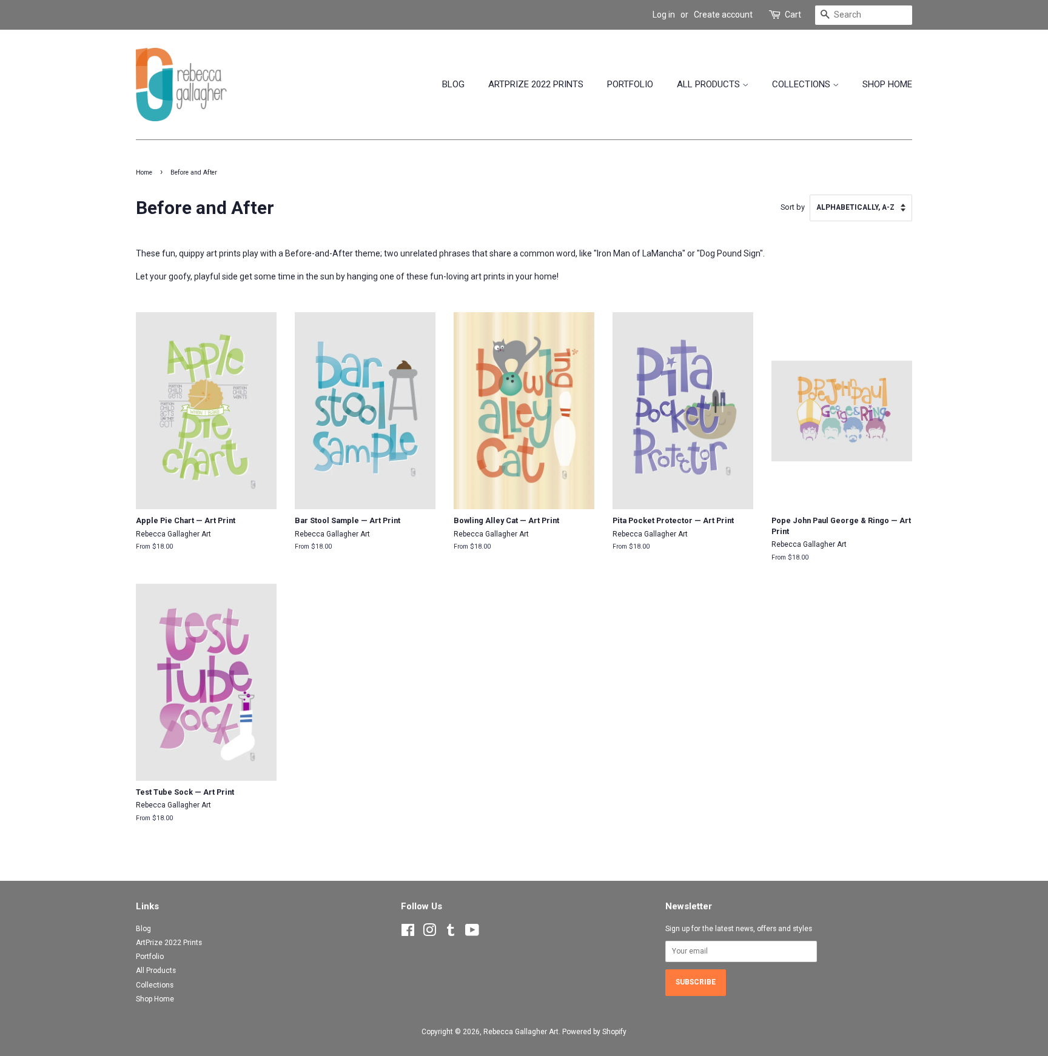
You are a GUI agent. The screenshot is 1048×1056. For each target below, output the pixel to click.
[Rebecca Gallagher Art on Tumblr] (450, 933)
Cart (793, 14)
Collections (802, 84)
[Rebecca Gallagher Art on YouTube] (472, 933)
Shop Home (887, 84)
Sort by (793, 207)
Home (144, 172)
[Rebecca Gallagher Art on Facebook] (408, 933)
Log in (664, 14)
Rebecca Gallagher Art (521, 1032)
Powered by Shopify (594, 1032)
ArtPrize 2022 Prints (535, 84)
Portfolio (630, 84)
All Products (709, 84)
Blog (453, 84)
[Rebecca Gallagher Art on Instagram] (429, 933)
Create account (723, 14)
